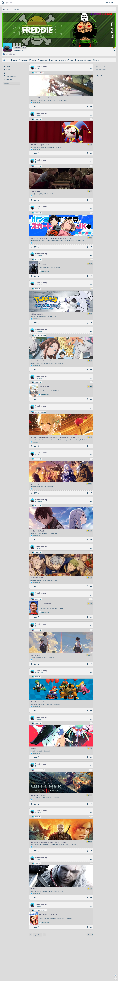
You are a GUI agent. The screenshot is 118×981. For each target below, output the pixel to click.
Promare (33, 749)
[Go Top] (115, 975)
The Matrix (42, 264)
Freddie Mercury (41, 67)
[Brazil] (114, 47)
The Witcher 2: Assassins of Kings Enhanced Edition (48, 842)
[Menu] (110, 3)
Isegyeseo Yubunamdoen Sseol (41, 98)
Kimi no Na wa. (36, 655)
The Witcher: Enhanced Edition (41, 889)
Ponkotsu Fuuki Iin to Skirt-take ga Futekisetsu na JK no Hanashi (52, 238)
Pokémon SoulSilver (37, 314)
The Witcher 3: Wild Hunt (39, 795)
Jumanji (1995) (35, 191)
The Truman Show (45, 604)
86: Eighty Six (35, 484)
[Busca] (107, 3)
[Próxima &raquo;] (44, 934)
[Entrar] (115, 2)
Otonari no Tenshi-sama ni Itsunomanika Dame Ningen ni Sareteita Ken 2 (56, 437)
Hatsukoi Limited (44, 387)
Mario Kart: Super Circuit (39, 702)
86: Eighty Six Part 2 (37, 531)
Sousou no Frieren (37, 578)
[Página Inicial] (4, 9)
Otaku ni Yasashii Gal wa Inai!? (41, 361)
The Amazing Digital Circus (40, 145)
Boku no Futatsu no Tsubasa (48, 914)
